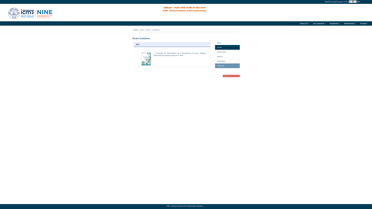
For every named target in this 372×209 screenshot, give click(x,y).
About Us (304, 23)
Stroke (219, 47)
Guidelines (220, 66)
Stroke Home (221, 52)
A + (351, 2)
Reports (220, 56)
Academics (334, 23)
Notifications (349, 23)
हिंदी (359, 2)
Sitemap (333, 2)
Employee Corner (342, 2)
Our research (319, 23)
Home (327, 2)
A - (355, 2)
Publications (221, 61)
